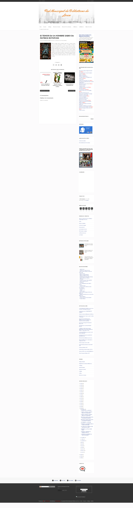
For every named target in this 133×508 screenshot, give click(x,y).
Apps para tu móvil (82, 369)
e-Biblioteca (75, 26)
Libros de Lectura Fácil (83, 95)
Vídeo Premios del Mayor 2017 (84, 353)
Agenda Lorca (82, 269)
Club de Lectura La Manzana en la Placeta (86, 314)
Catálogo (49, 26)
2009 (81, 456)
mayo (82, 445)
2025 (81, 385)
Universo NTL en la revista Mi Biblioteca (86, 351)
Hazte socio (88, 80)
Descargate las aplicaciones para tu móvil (86, 81)
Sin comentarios (64, 40)
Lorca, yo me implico (82, 97)
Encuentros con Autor (83, 83)
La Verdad (81, 234)
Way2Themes (47, 501)
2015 (81, 401)
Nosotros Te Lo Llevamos (66, 26)
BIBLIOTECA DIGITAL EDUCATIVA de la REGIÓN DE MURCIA (87, 418)
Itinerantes (81, 88)
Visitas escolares (82, 110)
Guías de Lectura (82, 86)
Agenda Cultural (82, 367)
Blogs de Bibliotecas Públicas (84, 277)
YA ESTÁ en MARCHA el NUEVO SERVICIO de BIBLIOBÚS (86, 412)
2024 (81, 386)
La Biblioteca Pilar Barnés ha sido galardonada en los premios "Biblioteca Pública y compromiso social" (86, 329)
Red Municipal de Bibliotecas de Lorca (49, 40)
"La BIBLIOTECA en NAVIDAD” (86, 410)
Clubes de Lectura (88, 26)
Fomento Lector (82, 285)
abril (82, 447)
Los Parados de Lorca (83, 229)
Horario (44, 26)
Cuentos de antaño (82, 140)
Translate (87, 200)
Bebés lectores (82, 273)
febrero (82, 450)
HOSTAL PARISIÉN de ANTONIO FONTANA (45, 85)
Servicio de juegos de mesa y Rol (84, 107)
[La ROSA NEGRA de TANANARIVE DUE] (69, 77)
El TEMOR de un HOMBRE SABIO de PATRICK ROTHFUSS (57, 37)
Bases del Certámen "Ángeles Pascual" (85, 70)
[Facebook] (81, 208)
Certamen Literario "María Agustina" (86, 280)
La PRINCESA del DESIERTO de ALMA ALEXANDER (86, 435)
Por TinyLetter (84, 491)
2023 (87, 98)
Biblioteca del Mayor (82, 75)
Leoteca (81, 289)
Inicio (40, 0)
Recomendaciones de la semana (84, 142)
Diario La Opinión (82, 223)
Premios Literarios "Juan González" (85, 297)
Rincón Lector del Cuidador (84, 106)
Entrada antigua (72, 90)
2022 (81, 390)
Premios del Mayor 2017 (83, 347)
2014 (81, 403)
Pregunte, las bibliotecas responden (85, 105)
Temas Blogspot (58, 501)
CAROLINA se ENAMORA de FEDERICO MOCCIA (86, 432)
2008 (81, 457)
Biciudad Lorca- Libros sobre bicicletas (86, 276)
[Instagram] (86, 208)
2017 (81, 398)
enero (82, 452)
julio (82, 442)
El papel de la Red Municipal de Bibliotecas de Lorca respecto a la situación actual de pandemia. (85, 319)
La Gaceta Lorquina (82, 225)
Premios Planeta (82, 298)
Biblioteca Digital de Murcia (84, 275)
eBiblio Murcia (81, 82)
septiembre (83, 440)
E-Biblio (80, 371)
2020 (81, 393)
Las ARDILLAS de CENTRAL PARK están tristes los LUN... (87, 427)
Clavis (80, 221)
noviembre (83, 437)
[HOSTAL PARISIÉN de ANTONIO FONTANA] (45, 77)
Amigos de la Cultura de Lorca (85, 270)
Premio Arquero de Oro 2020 (84, 342)
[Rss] (92, 208)
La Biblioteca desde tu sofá (83, 87)
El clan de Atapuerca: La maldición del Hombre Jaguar (89, 251)
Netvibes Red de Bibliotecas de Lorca (85, 337)
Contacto (43, 0)
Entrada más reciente (45, 90)
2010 (81, 454)
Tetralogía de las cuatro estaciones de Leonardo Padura (89, 244)
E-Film (80, 373)
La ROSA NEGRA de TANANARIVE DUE (69, 85)
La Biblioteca (81, 26)
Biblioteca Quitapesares (83, 76)
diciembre (83, 409)
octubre (82, 439)
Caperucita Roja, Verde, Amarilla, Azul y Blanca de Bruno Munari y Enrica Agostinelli (89, 258)
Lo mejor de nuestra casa (44, 29)
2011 (81, 408)
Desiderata (81, 282)
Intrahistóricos (82, 288)
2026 (81, 383)
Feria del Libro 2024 (82, 89)
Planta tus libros (82, 296)
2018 (81, 396)
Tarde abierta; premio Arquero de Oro (86, 349)
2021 (81, 391)
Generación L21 (81, 227)
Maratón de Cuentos (82, 98)
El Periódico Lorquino (83, 231)
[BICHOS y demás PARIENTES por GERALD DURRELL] (57, 77)
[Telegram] (89, 208)
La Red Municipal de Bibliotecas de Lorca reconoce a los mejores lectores (86, 309)
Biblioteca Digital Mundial (84, 274)
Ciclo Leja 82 (81, 79)
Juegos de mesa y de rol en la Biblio (85, 90)
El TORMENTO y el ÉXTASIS (86, 422)
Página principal (82, 361)
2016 (81, 399)
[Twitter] (84, 208)
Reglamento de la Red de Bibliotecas (85, 363)
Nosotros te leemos (56, 26)
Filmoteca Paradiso (82, 84)
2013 (81, 404)
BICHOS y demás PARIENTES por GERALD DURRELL (57, 85)
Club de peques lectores (84, 281)
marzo (82, 448)
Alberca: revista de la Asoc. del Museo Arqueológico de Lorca (85, 219)
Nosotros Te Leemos (83, 99)
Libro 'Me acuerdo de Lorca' (84, 92)
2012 (81, 406)
